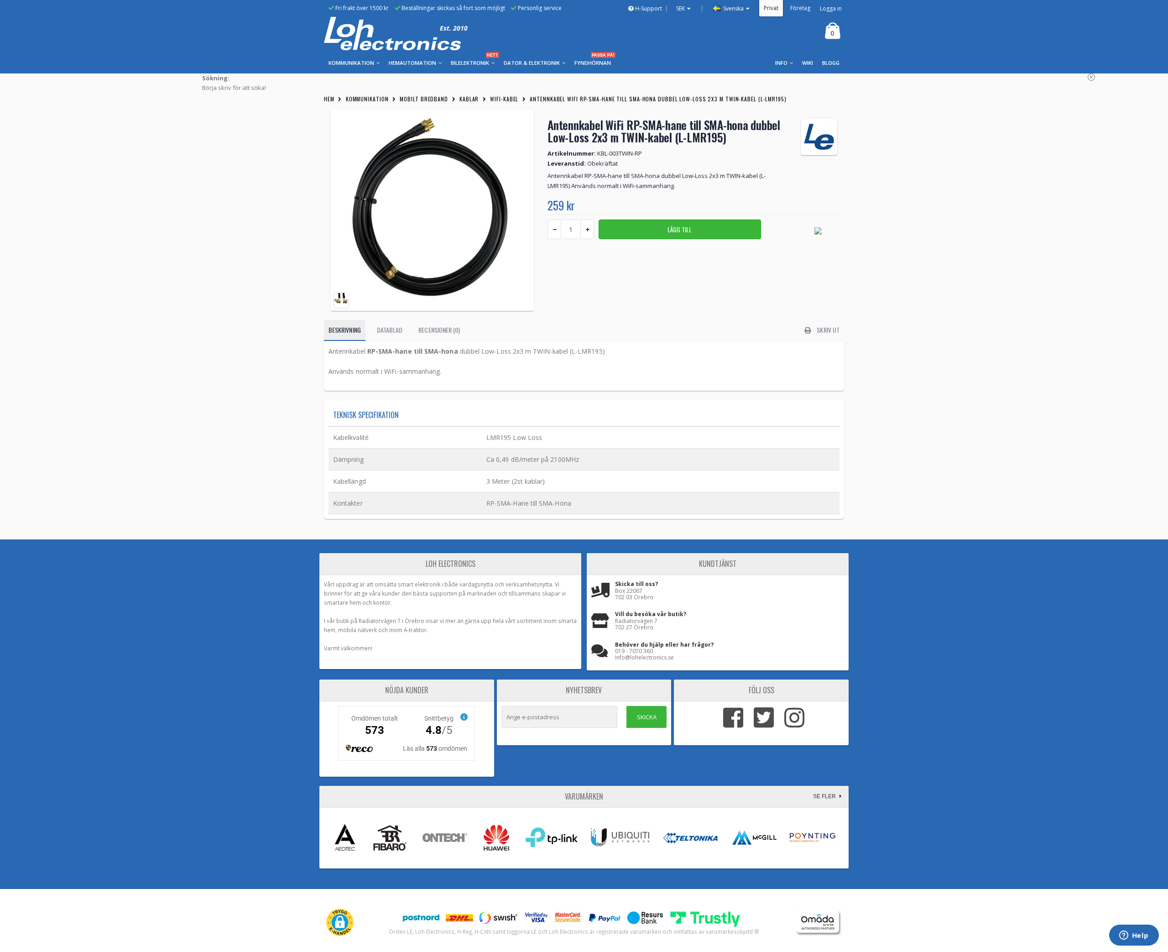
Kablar (469, 99)
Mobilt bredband (424, 99)
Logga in (831, 8)
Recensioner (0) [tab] (439, 330)
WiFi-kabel (504, 99)
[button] (340, 922)
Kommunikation (367, 99)
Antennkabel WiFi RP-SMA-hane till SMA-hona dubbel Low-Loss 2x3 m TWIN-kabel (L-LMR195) (658, 99)
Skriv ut (827, 330)
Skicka (647, 717)
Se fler (825, 796)
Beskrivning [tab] (344, 330)
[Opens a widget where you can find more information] (1134, 936)
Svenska (733, 8)
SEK (680, 8)
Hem (329, 99)
